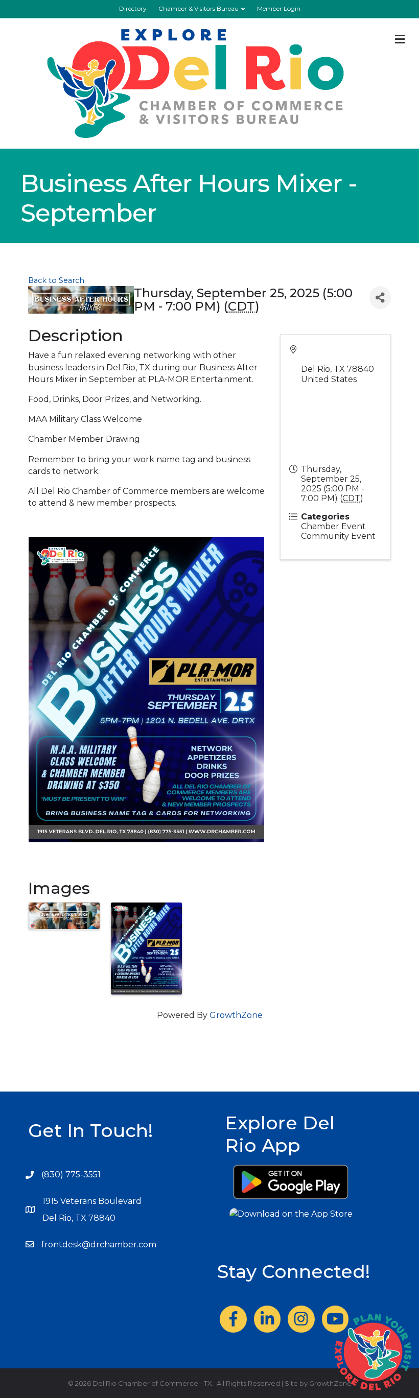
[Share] (380, 297)
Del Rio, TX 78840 (78, 1218)
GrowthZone (236, 1015)
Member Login (278, 8)
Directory (133, 8)
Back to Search (56, 280)
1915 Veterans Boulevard (92, 1201)
